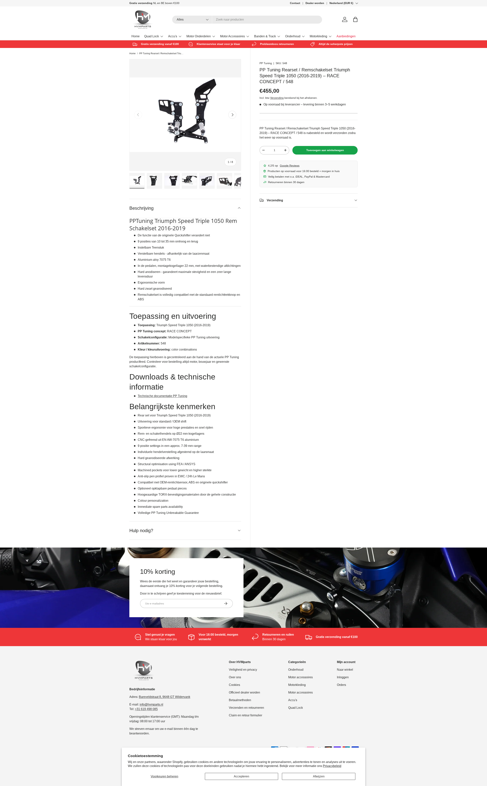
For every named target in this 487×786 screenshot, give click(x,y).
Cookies (234, 684)
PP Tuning (265, 63)
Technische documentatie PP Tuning (162, 396)
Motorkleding (318, 36)
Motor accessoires (300, 677)
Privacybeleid (332, 766)
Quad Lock (151, 36)
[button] (355, 19)
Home (135, 36)
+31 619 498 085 (146, 709)
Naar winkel (345, 669)
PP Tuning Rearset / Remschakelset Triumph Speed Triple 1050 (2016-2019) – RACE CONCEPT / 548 (162, 53)
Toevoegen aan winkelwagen (325, 150)
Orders (341, 684)
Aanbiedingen (346, 36)
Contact (295, 3)
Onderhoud (292, 36)
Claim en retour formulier (245, 715)
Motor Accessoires (232, 36)
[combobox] (247, 20)
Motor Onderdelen (198, 36)
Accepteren (241, 776)
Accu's (172, 36)
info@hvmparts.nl (151, 704)
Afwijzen (319, 776)
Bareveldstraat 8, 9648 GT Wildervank (164, 696)
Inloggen (343, 677)
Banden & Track (265, 36)
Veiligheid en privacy (243, 669)
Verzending (277, 97)
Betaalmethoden (240, 700)
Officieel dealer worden (244, 692)
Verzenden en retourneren (246, 707)
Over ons (235, 677)
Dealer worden (315, 3)
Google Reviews (289, 165)
